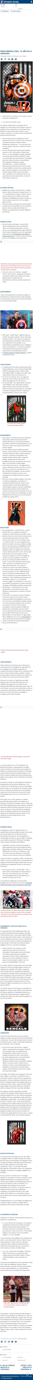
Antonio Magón (22, 56)
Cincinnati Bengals (7, 1349)
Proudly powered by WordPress (10, 1376)
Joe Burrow (20, 1357)
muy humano (26, 617)
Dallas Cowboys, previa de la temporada (7, 1367)
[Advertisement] (16, 30)
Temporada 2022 (21, 1360)
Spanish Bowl (11, 1)
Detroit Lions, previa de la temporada (26, 1367)
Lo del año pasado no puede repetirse (14, 353)
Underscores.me (7, 1378)
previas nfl (5, 1360)
